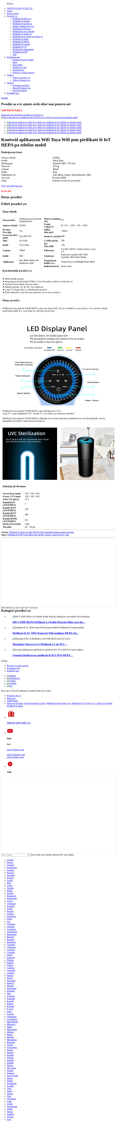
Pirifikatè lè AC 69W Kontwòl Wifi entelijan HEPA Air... (45, 633)
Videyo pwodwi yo (21, 77)
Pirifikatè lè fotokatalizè (23, 49)
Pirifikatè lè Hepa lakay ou (58, 703)
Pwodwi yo (12, 16)
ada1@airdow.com (15, 750)
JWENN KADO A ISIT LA (20, 8)
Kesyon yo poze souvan (23, 72)
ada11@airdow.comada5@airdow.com (16, 755)
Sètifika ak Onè (20, 67)
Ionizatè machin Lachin (34, 703)
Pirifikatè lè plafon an (22, 34)
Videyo (10, 75)
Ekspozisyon (18, 70)
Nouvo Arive (13, 13)
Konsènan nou (13, 57)
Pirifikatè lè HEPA (21, 42)
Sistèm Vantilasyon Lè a (23, 26)
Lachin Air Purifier (103, 703)
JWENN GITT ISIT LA (19, 723)
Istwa (15, 62)
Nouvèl (10, 83)
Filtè (15, 54)
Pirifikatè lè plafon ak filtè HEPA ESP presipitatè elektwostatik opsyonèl (41, 532)
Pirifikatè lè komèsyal (22, 24)
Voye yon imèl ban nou (11, 186)
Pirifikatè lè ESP (20, 52)
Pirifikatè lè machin (21, 21)
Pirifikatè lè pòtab (20, 39)
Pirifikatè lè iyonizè (21, 44)
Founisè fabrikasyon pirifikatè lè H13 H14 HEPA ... (43, 655)
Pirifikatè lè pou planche (23, 31)
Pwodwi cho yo (14, 695)
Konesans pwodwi (21, 85)
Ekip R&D (17, 65)
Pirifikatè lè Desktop (22, 29)
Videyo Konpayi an (21, 80)
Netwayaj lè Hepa (15, 703)
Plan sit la (11, 698)
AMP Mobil (12, 701)
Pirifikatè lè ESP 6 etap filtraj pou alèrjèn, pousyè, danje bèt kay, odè (38, 535)
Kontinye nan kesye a (33, 115)
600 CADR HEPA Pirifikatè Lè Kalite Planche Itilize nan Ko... (49, 622)
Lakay (10, 11)
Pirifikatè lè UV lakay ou (83, 703)
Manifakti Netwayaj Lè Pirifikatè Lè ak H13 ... (40, 644)
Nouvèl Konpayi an (21, 88)
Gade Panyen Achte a (11, 110)
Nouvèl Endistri (20, 90)
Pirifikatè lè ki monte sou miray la (28, 36)
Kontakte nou (13, 93)
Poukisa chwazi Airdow (23, 60)
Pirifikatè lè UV (20, 47)
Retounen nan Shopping (12, 115)
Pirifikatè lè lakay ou (22, 18)
